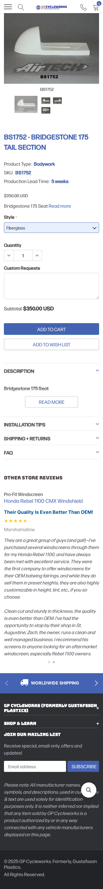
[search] (21, 6)
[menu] (8, 7)
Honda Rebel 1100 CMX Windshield (43, 501)
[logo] (51, 6)
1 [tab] (49, 662)
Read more (60, 206)
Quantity (12, 245)
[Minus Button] (9, 255)
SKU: (8, 172)
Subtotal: (13, 308)
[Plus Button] (37, 255)
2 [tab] (54, 662)
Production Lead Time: (26, 181)
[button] (88, 790)
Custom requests (22, 268)
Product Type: (18, 164)
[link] (83, 7)
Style (10, 217)
